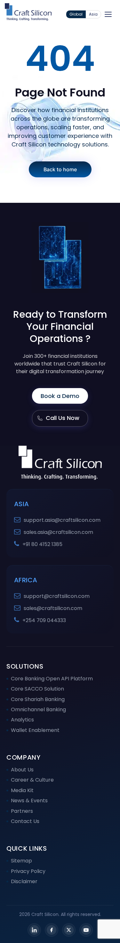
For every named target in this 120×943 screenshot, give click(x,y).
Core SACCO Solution (37, 688)
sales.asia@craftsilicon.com (58, 532)
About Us (22, 769)
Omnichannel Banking (38, 709)
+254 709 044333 (44, 620)
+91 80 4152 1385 (42, 544)
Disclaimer (24, 881)
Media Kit (22, 790)
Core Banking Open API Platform (52, 678)
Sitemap (21, 860)
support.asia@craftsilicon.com (62, 520)
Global (76, 14)
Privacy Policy (28, 871)
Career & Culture (32, 779)
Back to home (60, 169)
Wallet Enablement (35, 730)
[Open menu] (108, 14)
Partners (22, 811)
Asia (93, 14)
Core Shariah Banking (38, 699)
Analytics (22, 719)
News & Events (29, 800)
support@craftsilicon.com (57, 596)
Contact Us (25, 821)
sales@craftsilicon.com (53, 608)
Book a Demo (60, 396)
